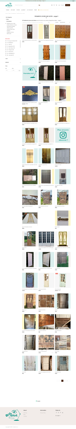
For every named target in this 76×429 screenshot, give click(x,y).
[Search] (39, 5)
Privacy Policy (43, 412)
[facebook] (56, 413)
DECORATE (13, 10)
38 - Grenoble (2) (10, 55)
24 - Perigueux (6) (10, 49)
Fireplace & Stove (10, 32)
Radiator (8, 30)
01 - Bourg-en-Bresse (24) (12, 40)
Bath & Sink (9, 33)
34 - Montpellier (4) (10, 53)
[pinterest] (60, 413)
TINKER (35, 10)
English (73, 0)
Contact (25, 416)
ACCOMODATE (30, 10)
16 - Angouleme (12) (11, 46)
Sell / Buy (25, 412)
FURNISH (7, 10)
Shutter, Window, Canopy (12, 24)
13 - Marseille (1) (10, 42)
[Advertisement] (12, 89)
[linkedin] (62, 413)
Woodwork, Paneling (11, 26)
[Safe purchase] (56, 5)
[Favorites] (54, 5)
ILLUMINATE (23, 10)
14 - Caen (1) (9, 44)
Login (59, 5)
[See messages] (52, 5)
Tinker (9, 13)
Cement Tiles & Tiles (11, 29)
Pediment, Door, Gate (11, 23)
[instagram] (58, 413)
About (25, 410)
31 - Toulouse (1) (10, 51)
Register (62, 5)
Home (6, 13)
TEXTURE (18, 10)
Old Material (13, 13)
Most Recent (62, 22)
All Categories (9, 17)
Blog (24, 414)
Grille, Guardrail (10, 27)
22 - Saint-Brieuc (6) (11, 48)
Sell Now (67, 5)
